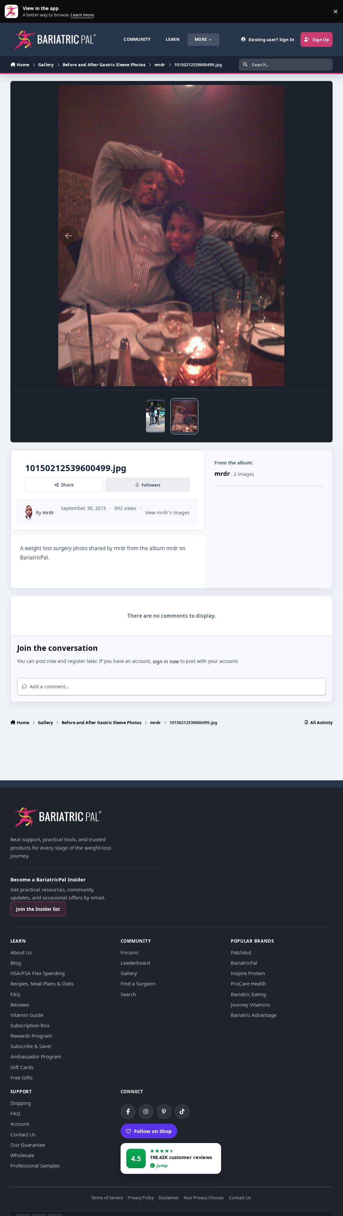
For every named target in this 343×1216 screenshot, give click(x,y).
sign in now (166, 661)
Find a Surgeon (138, 983)
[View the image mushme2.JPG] (155, 416)
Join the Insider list (38, 909)
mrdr (48, 512)
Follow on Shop (153, 1131)
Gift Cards (21, 1067)
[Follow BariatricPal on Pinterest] (164, 1111)
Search (128, 994)
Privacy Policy (141, 1198)
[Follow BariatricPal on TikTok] (182, 1111)
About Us (21, 952)
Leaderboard (135, 962)
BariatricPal (244, 962)
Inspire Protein (248, 973)
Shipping (20, 1103)
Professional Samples (35, 1165)
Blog (15, 962)
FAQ (15, 994)
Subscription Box (30, 1025)
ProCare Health (248, 983)
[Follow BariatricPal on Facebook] (128, 1111)
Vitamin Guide (26, 1015)
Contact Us (23, 1134)
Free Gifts (21, 1077)
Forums (129, 952)
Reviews (19, 1004)
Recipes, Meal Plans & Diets (42, 983)
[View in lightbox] (171, 235)
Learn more (13, 11)
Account (19, 1123)
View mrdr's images (167, 512)
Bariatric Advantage (253, 1015)
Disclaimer (168, 1198)
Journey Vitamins (250, 1004)
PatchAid (241, 952)
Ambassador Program (35, 1056)
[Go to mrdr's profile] (28, 512)
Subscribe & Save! (30, 1046)
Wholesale (22, 1155)
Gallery (129, 973)
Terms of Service (107, 1198)
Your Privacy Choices (204, 1198)
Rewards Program (31, 1035)
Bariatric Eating (248, 994)
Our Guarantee (27, 1144)
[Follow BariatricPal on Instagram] (146, 1111)
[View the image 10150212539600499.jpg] (184, 416)
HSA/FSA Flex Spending (37, 973)
